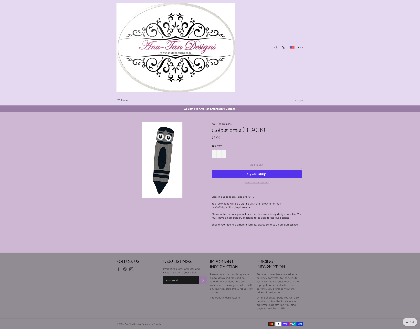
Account (299, 100)
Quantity (217, 146)
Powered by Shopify (151, 324)
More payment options (257, 182)
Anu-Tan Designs (133, 324)
